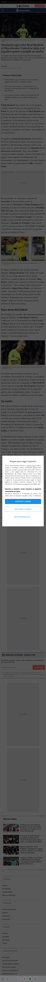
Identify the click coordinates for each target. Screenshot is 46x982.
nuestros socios (31, 465)
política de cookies (22, 484)
